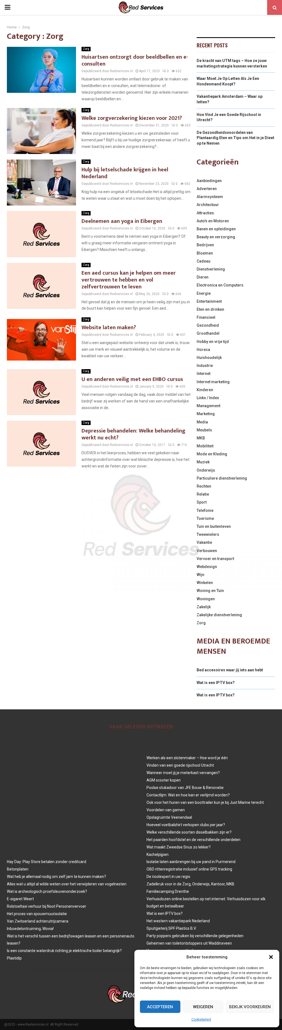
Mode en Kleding (212, 454)
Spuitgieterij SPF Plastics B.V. (171, 928)
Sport (202, 502)
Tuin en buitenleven (214, 526)
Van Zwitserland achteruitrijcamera (37, 921)
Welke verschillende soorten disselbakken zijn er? (189, 832)
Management (208, 406)
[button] (271, 957)
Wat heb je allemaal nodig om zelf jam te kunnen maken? (56, 876)
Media (202, 422)
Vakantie (204, 542)
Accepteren (160, 1006)
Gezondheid (208, 325)
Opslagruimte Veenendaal (169, 817)
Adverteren (207, 188)
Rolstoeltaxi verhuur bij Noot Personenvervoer (46, 906)
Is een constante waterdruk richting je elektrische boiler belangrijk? (64, 950)
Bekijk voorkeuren (250, 1006)
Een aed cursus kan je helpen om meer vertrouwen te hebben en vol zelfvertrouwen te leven (129, 279)
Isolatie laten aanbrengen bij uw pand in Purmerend (191, 861)
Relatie (203, 494)
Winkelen (205, 582)
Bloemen (205, 253)
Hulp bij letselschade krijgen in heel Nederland (125, 173)
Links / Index (208, 398)
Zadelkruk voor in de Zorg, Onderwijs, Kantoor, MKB (190, 884)
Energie (204, 293)
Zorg (86, 48)
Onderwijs (206, 470)
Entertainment (209, 301)
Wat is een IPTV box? (216, 682)
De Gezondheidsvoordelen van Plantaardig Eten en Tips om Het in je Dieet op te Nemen (235, 137)
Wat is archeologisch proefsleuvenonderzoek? (47, 891)
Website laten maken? (109, 327)
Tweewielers (208, 534)
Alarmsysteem (210, 196)
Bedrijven (205, 245)
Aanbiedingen (209, 181)
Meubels (204, 430)
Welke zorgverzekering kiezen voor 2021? (132, 118)
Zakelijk (204, 607)
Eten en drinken (210, 309)
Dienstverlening (211, 269)
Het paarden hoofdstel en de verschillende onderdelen (193, 839)
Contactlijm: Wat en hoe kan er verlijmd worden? (188, 795)
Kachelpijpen (158, 854)
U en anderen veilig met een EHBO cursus (132, 379)
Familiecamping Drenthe (168, 891)
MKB (201, 438)
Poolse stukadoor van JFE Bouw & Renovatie (185, 787)
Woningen (206, 599)
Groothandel (208, 333)
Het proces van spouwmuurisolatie (37, 914)
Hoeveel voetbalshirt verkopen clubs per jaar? (186, 825)
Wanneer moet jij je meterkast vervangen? (183, 773)
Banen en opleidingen (216, 229)
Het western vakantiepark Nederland (178, 921)
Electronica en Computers (220, 285)
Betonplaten (17, 869)
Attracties (205, 213)
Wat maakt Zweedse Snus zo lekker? (179, 847)
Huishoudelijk (209, 357)
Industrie (205, 365)
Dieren (202, 277)
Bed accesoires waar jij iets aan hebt (230, 670)
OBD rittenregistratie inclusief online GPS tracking (189, 869)
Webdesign (207, 566)
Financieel (206, 317)
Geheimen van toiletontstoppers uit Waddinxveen (189, 943)
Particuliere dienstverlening (222, 478)
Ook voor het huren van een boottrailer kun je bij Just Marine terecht (205, 802)
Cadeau (203, 261)
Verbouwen (207, 550)
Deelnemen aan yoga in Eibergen (122, 221)
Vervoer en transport (215, 558)
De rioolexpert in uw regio (168, 876)
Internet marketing (213, 382)
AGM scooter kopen (164, 780)
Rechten (204, 486)
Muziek (203, 462)
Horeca (203, 349)
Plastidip (14, 958)
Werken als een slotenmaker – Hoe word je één (187, 758)
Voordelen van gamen (166, 810)
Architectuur (208, 204)
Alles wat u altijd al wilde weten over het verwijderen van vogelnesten (66, 884)
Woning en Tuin (210, 590)
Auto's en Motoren (213, 221)
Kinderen (205, 390)
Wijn (200, 574)
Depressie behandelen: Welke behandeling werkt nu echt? (133, 434)
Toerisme (205, 518)
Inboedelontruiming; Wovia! (30, 928)
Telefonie (205, 510)
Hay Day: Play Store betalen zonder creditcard (46, 861)
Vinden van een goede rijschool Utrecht (180, 765)
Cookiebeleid (201, 1019)
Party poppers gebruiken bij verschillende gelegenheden (195, 936)
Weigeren (203, 1006)
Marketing (206, 414)
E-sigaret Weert (20, 899)
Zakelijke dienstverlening (219, 615)
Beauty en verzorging (216, 237)
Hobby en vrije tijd (213, 341)
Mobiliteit (205, 446)
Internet (203, 373)
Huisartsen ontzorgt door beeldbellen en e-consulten (135, 60)
